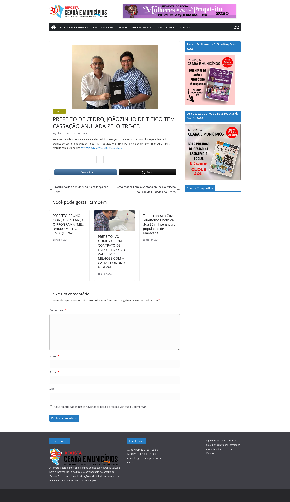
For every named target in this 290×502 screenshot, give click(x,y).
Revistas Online (103, 27)
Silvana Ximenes (80, 133)
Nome (54, 356)
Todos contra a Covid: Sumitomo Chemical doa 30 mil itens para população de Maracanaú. (159, 224)
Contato (185, 27)
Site (51, 389)
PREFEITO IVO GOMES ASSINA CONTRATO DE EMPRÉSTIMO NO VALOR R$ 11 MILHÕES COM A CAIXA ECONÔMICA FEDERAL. (113, 251)
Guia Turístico (166, 27)
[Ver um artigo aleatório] (237, 27)
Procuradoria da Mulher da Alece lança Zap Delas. (80, 189)
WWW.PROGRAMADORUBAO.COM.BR (102, 147)
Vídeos (123, 27)
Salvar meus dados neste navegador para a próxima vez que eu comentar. (100, 407)
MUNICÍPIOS (59, 111)
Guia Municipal (142, 27)
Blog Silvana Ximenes (74, 27)
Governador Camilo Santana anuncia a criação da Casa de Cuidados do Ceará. (146, 189)
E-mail (54, 372)
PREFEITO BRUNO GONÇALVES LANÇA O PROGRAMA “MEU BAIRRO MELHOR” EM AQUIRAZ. (68, 224)
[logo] (83, 449)
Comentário (58, 310)
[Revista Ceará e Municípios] (53, 27)
